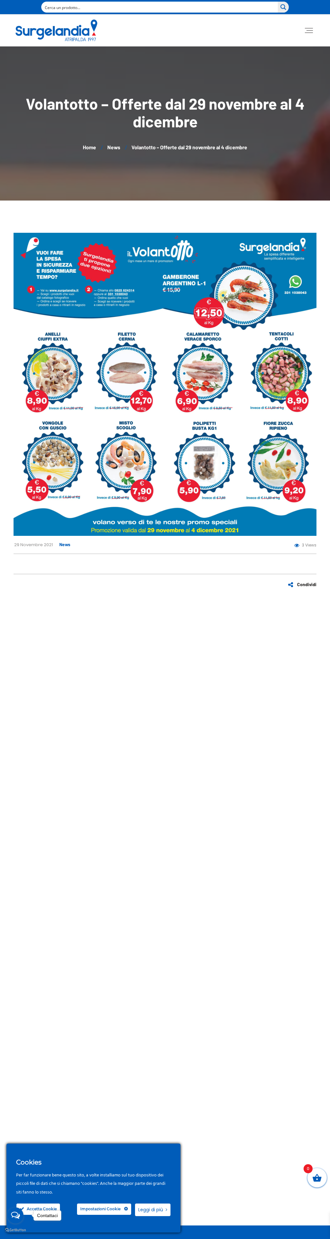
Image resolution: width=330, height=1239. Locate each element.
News (64, 544)
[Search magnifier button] (283, 7)
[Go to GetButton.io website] (15, 1230)
